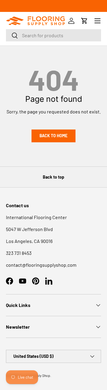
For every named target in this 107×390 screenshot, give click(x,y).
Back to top (53, 177)
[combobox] (53, 35)
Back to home (53, 135)
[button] (84, 20)
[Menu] (97, 20)
